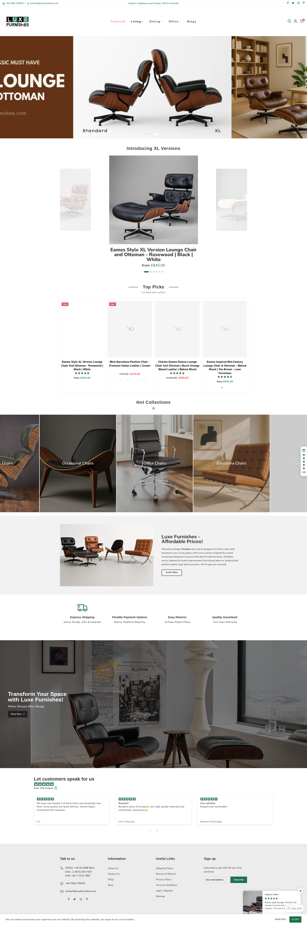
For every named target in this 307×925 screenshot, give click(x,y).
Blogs (192, 21)
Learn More (172, 572)
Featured (118, 21)
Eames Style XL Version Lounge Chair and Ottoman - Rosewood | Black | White (153, 254)
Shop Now (16, 714)
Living (136, 21)
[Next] (243, 216)
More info (280, 919)
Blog (110, 885)
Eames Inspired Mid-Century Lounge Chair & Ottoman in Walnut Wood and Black (121, 365)
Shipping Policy (164, 868)
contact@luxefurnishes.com (43, 3)
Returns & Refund (166, 873)
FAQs (111, 879)
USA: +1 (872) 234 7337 (78, 871)
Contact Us (114, 873)
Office (174, 21)
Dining (155, 21)
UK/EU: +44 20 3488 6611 (80, 867)
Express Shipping (82, 617)
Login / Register (164, 890)
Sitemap (160, 896)
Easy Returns (177, 617)
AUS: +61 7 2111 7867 (77, 875)
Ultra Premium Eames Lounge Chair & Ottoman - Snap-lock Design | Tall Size (217, 365)
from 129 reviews (43, 788)
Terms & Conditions (166, 885)
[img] (155, 784)
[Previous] (64, 216)
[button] (304, 461)
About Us (113, 868)
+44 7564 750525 (15, 3)
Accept (295, 919)
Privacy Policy (163, 879)
